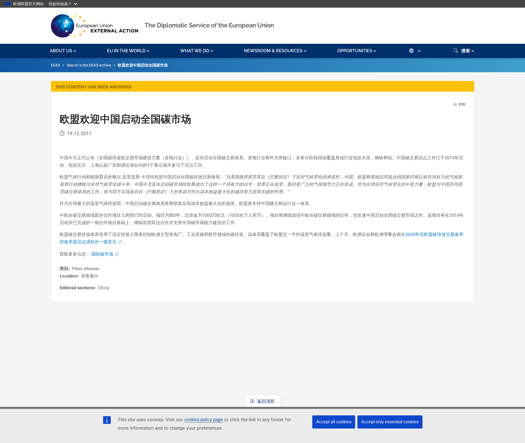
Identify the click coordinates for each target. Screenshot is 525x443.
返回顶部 (265, 401)
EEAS (55, 65)
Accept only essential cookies (390, 421)
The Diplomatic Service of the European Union (209, 25)
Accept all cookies (333, 421)
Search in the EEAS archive (89, 65)
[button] (63, 51)
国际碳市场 (102, 254)
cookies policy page (203, 419)
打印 (461, 104)
